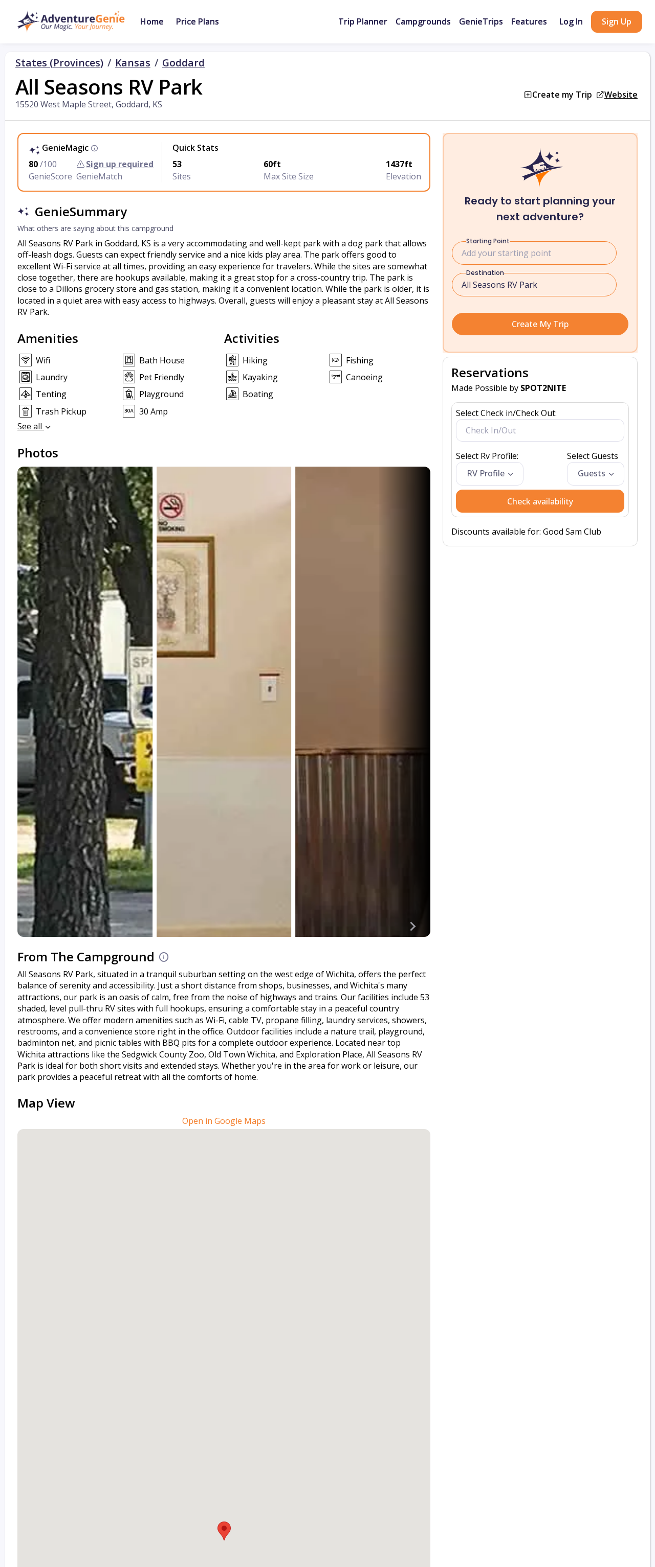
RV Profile (486, 473)
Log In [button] (571, 21)
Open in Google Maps (224, 1120)
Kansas (132, 63)
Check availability (540, 501)
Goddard (183, 63)
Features (529, 21)
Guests (591, 473)
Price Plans (197, 21)
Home (152, 21)
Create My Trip (540, 324)
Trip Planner (362, 21)
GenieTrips (481, 21)
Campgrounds (423, 21)
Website (621, 94)
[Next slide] (412, 926)
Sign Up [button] (616, 21)
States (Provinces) (59, 63)
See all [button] (30, 426)
